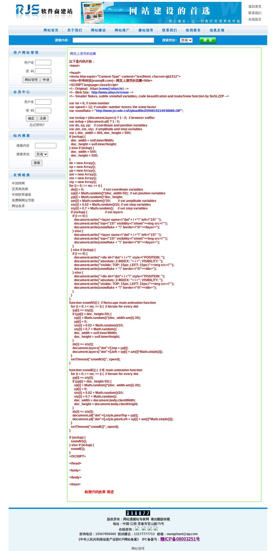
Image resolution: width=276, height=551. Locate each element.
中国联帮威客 (21, 195)
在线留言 (255, 19)
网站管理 (138, 548)
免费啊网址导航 (23, 200)
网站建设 (98, 30)
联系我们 (255, 13)
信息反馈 (217, 30)
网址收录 (18, 206)
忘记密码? (37, 125)
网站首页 (51, 30)
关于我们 (74, 30)
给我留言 (193, 30)
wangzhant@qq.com (182, 534)
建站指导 (146, 30)
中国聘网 (18, 183)
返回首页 (255, 6)
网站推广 (122, 30)
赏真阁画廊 (20, 189)
